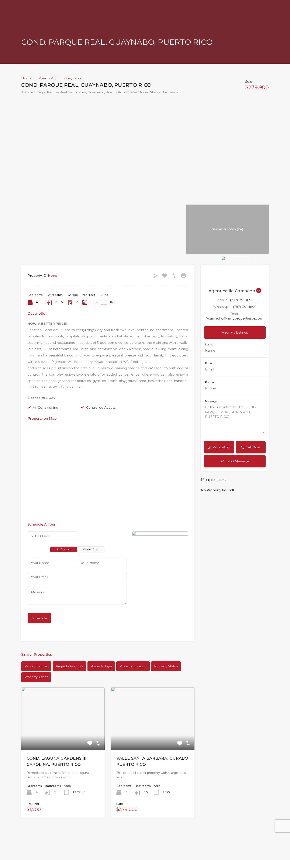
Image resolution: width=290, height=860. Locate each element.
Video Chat (91, 549)
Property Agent (36, 677)
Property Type (101, 666)
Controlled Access (100, 407)
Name (209, 344)
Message (211, 401)
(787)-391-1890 (241, 300)
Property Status (166, 666)
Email (209, 363)
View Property (63, 737)
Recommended (36, 666)
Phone (209, 382)
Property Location (133, 666)
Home (26, 78)
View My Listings (235, 332)
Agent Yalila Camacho (232, 290)
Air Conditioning (45, 407)
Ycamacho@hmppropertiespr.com (234, 318)
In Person (63, 549)
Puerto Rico (48, 78)
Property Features (69, 666)
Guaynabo (72, 78)
